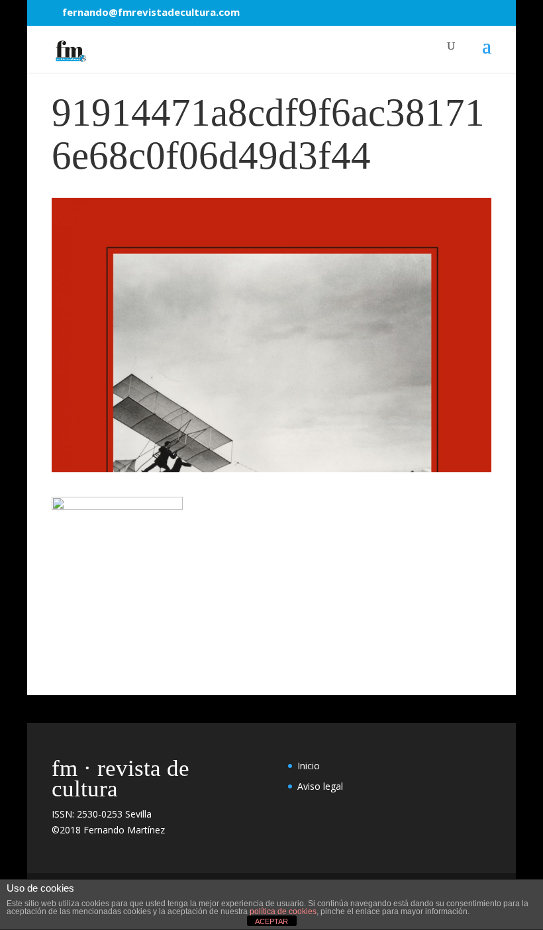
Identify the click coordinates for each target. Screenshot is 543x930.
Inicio (308, 765)
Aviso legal (320, 786)
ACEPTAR (271, 921)
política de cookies (283, 911)
